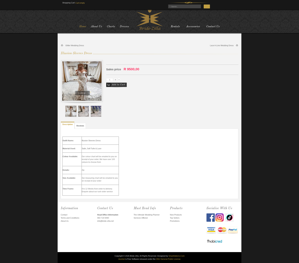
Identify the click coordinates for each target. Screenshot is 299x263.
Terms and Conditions (70, 218)
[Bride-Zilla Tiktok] (229, 217)
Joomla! (121, 259)
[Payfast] (211, 230)
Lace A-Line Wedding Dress (222, 45)
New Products (176, 215)
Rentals (175, 26)
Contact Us (213, 26)
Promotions (175, 221)
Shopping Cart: (68, 3)
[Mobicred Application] (214, 241)
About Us (65, 221)
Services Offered (141, 218)
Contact (64, 215)
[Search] (207, 6)
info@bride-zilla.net (105, 221)
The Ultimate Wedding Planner (147, 215)
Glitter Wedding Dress (74, 45)
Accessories (193, 26)
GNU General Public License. (168, 259)
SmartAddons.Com (176, 256)
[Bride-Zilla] (149, 19)
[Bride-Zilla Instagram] (220, 217)
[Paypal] (233, 230)
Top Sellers (174, 218)
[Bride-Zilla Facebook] (210, 217)
